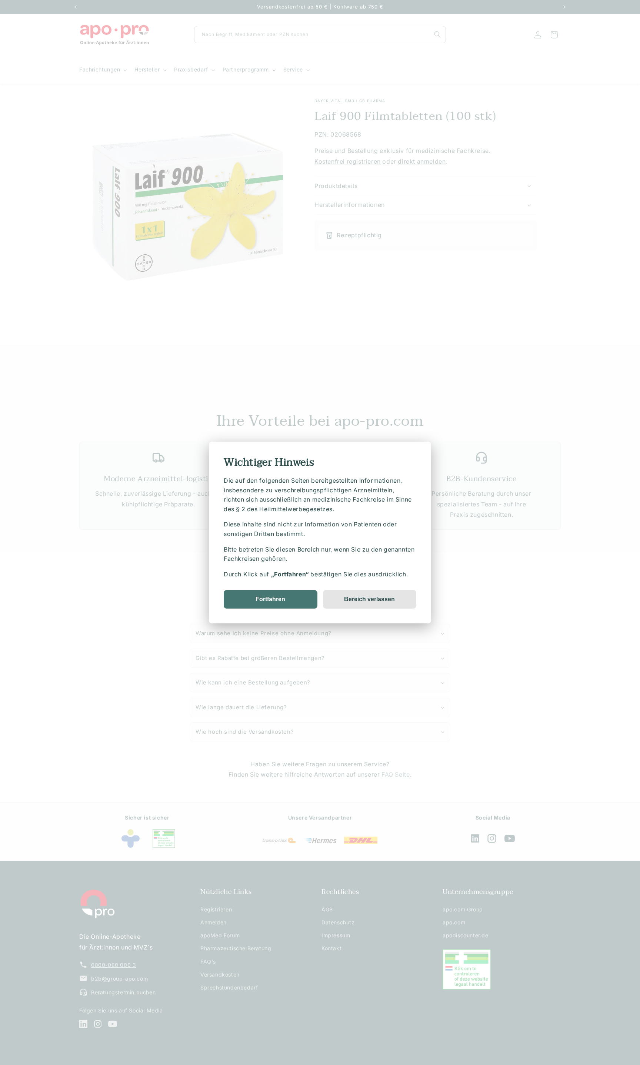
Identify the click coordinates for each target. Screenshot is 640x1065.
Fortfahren (270, 599)
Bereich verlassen (369, 599)
